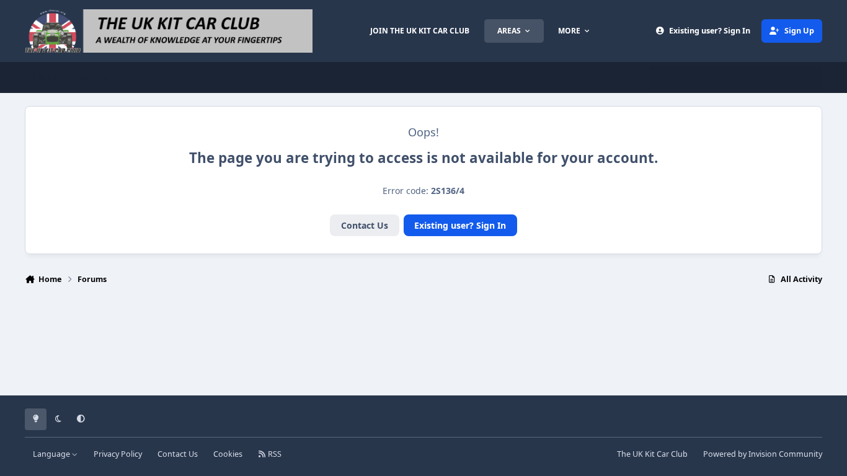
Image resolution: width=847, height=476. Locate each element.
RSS (274, 454)
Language (52, 454)
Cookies (227, 454)
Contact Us (364, 225)
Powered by (762, 454)
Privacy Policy (118, 454)
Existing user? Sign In (460, 225)
